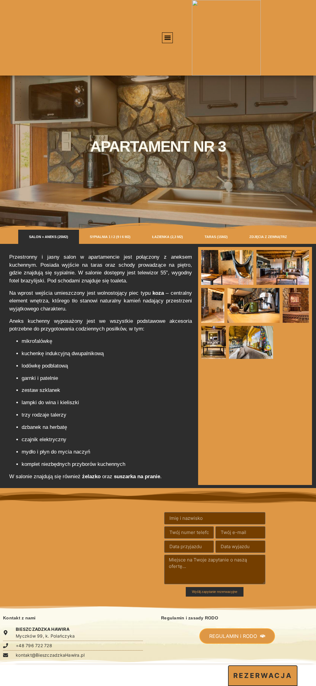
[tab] (48, 237)
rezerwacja (262, 676)
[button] (167, 37)
